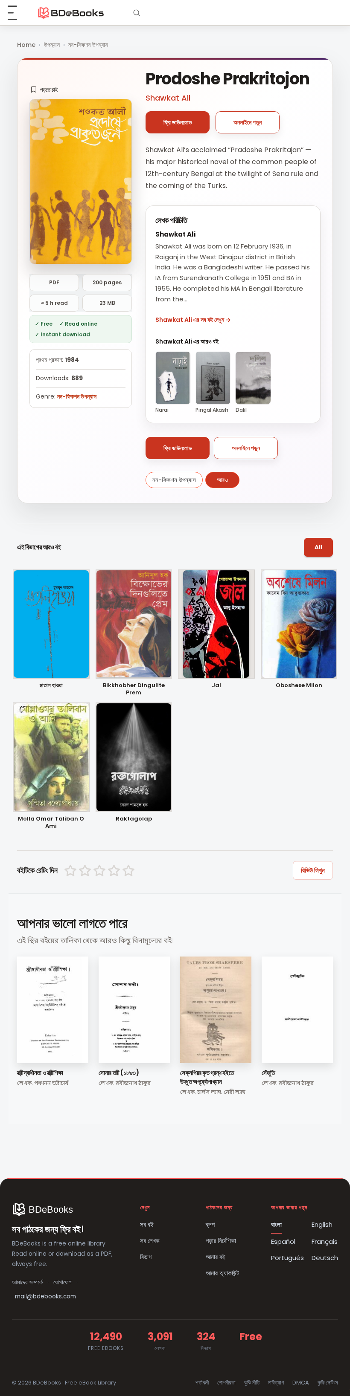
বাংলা (276, 1224)
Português (287, 1257)
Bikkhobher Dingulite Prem (134, 689)
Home (26, 44)
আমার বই (215, 1256)
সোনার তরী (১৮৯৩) (119, 1072)
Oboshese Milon (299, 685)
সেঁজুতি (268, 1072)
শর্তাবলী (202, 1383)
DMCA (300, 1383)
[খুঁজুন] (136, 12)
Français (325, 1241)
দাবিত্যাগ (276, 1383)
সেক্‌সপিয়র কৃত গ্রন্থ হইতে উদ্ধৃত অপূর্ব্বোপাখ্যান (206, 1077)
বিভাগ (146, 1256)
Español (283, 1241)
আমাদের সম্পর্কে (27, 1282)
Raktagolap (134, 819)
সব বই (147, 1224)
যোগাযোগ (62, 1282)
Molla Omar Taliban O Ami (51, 822)
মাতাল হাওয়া (51, 685)
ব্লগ (210, 1224)
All (318, 547)
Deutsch (325, 1257)
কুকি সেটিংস (328, 1383)
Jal (216, 685)
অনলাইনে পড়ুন (247, 122)
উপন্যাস (52, 44)
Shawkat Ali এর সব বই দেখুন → (193, 319)
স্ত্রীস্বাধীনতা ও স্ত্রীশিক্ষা (40, 1072)
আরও (222, 479)
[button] (44, 89)
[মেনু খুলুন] (17, 12)
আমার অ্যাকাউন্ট (222, 1273)
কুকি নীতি (252, 1383)
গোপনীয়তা (226, 1383)
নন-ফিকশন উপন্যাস (88, 44)
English (322, 1224)
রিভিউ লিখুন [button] (313, 870)
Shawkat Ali (168, 97)
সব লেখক (150, 1240)
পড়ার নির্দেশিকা (221, 1240)
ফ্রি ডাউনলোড (177, 122)
